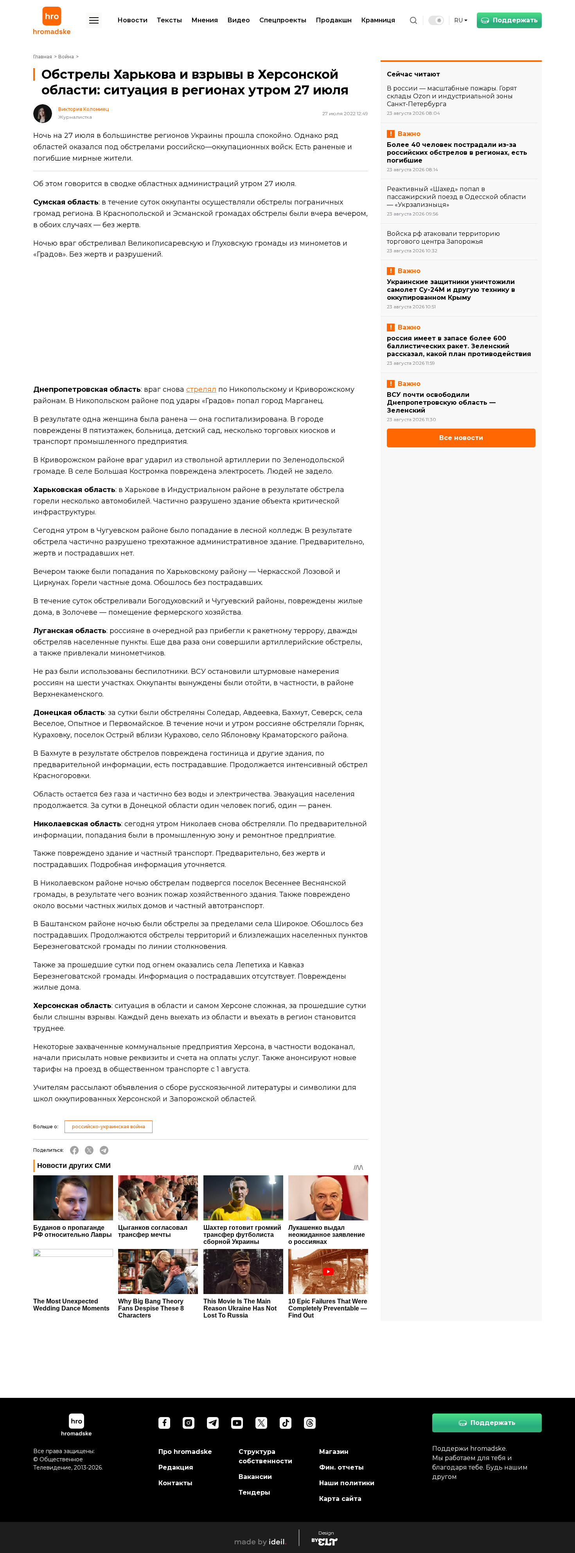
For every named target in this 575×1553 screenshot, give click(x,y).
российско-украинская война (108, 1126)
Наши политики (346, 1483)
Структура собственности (265, 1456)
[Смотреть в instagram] (188, 1423)
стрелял (201, 389)
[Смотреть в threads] (310, 1423)
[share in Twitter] (89, 1150)
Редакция (175, 1467)
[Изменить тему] (436, 20)
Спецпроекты (282, 20)
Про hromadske (185, 1451)
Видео (238, 20)
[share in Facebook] (74, 1150)
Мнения (204, 20)
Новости (132, 20)
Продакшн (334, 20)
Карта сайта (340, 1498)
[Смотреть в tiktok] (285, 1423)
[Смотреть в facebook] (164, 1423)
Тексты (169, 20)
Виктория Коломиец (83, 109)
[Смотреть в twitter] (261, 1423)
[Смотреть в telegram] (213, 1423)
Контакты (175, 1483)
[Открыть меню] (94, 20)
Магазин (334, 1451)
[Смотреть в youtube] (237, 1423)
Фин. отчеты (341, 1467)
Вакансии (255, 1477)
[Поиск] (413, 20)
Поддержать (515, 20)
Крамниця (378, 20)
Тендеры (254, 1492)
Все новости (461, 438)
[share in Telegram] (104, 1150)
